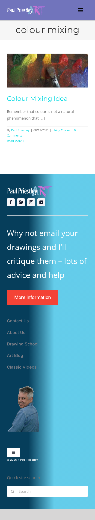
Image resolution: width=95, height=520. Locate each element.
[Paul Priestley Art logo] (26, 6)
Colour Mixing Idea (37, 98)
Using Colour (61, 130)
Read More (14, 141)
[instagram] (31, 202)
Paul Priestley (20, 130)
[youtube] (41, 202)
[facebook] (11, 202)
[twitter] (21, 202)
